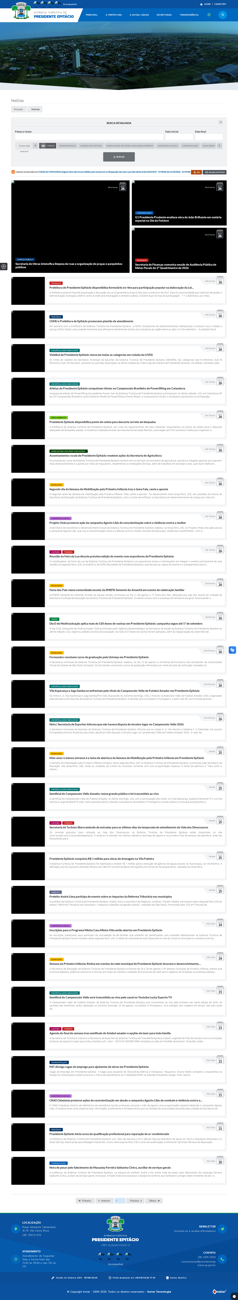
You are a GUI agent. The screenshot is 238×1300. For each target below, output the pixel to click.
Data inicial (171, 131)
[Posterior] (219, 145)
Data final (200, 131)
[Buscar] (222, 15)
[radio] (47, 145)
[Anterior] (35, 145)
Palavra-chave (23, 131)
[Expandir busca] (220, 122)
